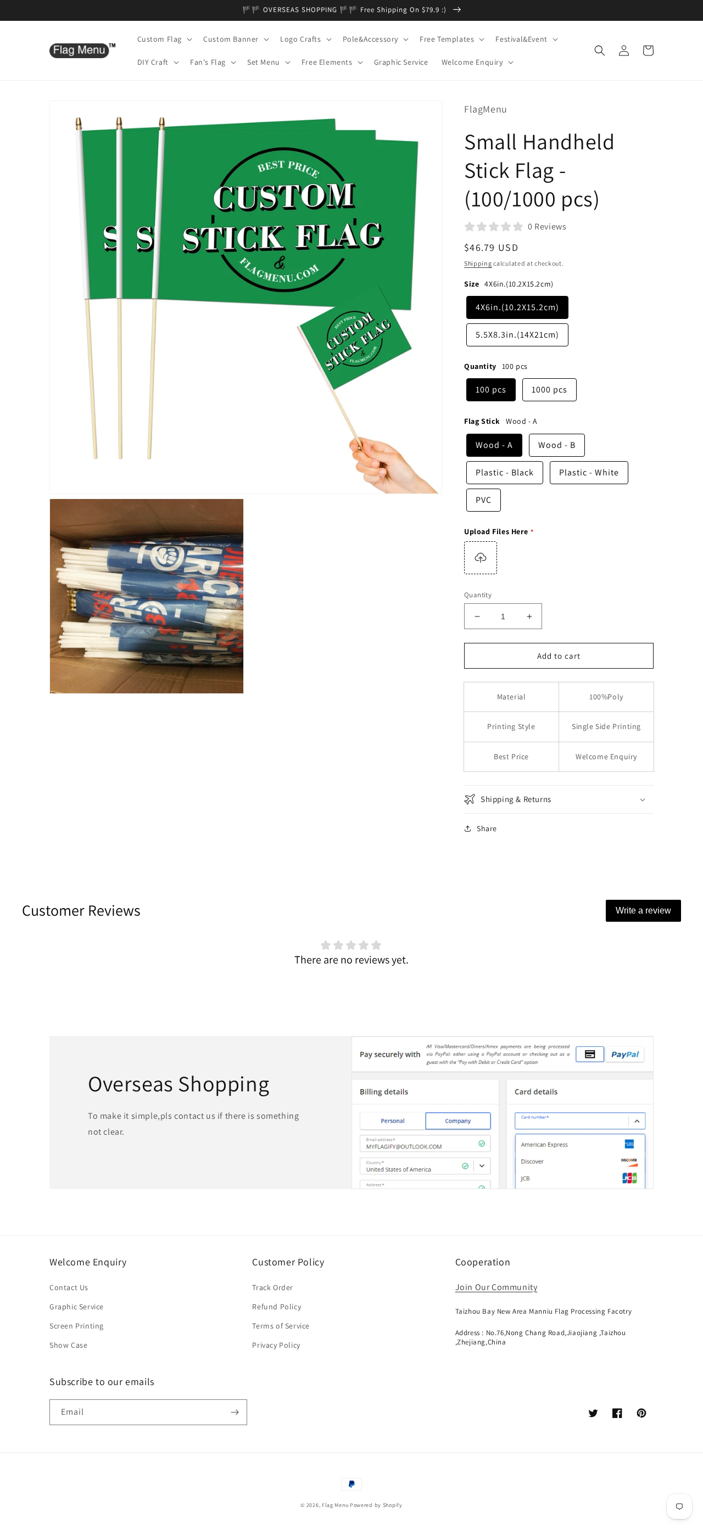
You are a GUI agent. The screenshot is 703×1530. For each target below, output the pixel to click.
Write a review (643, 910)
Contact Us (68, 1287)
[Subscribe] (234, 1412)
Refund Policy (276, 1307)
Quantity (478, 594)
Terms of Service (281, 1326)
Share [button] (487, 828)
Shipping (478, 263)
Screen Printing (76, 1326)
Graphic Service (76, 1307)
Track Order (272, 1287)
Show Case (68, 1345)
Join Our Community (496, 1287)
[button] (164, 39)
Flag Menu (335, 1505)
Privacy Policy (276, 1345)
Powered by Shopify (376, 1505)
